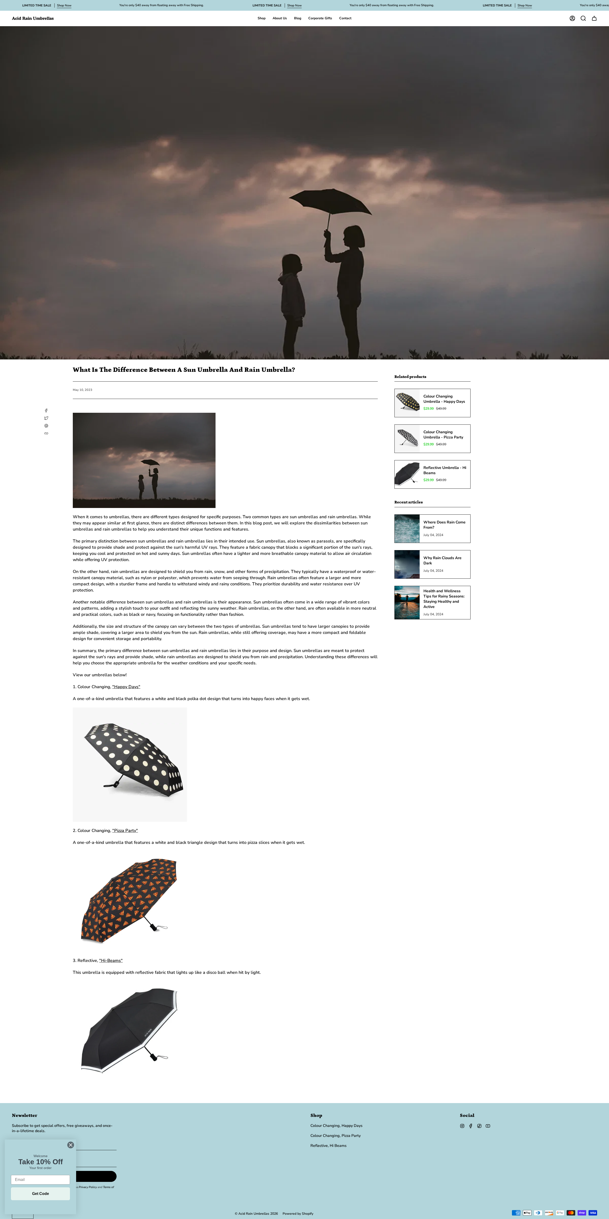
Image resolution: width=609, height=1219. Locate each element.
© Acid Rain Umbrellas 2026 (256, 1213)
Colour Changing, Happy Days (336, 1125)
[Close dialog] (70, 1145)
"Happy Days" (126, 687)
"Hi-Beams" (111, 960)
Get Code (40, 1194)
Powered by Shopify (298, 1213)
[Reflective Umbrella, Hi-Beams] (225, 1031)
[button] (261, 18)
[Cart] (594, 18)
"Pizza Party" (125, 830)
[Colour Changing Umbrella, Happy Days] (225, 764)
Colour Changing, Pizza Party (335, 1135)
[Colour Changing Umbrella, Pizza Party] (225, 901)
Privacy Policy (88, 1187)
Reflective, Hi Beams (328, 1145)
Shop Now (64, 5)
